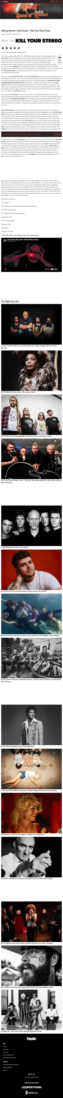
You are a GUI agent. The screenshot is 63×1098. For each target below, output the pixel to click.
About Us (5, 1046)
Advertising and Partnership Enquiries (11, 1064)
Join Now (57, 134)
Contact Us (5, 1070)
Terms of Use (5, 1052)
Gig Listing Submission (7, 1067)
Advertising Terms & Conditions (9, 1057)
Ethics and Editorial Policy (8, 1054)
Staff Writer (18, 34)
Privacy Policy (6, 1049)
